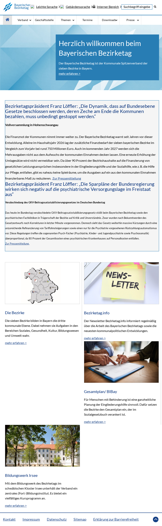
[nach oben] (155, 519)
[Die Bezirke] (42, 286)
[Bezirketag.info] (121, 286)
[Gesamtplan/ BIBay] (121, 364)
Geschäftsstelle (44, 20)
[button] (155, 6)
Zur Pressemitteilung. (17, 243)
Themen (66, 20)
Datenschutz (57, 519)
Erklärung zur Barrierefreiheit (116, 519)
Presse (130, 20)
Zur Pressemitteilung (66, 178)
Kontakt (9, 519)
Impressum (31, 519)
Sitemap (79, 519)
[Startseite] (17, 7)
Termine (87, 20)
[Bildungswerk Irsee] (42, 448)
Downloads (109, 20)
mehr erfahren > (69, 73)
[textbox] (137, 7)
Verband (23, 20)
